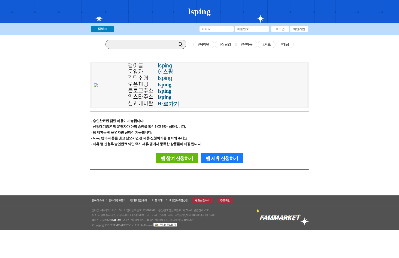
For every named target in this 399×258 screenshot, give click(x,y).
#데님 (285, 44)
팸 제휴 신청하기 (222, 158)
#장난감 (225, 44)
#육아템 (203, 44)
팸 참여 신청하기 (177, 158)
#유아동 (246, 44)
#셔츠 (267, 44)
